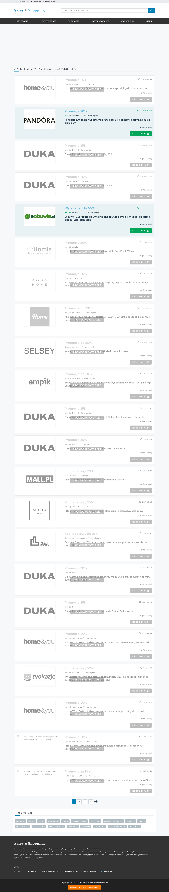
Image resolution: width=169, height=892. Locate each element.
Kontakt (19, 871)
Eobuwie (79, 213)
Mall (74, 475)
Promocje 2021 (39, 826)
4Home (78, 313)
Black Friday (135, 826)
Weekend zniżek (79, 821)
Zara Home (77, 278)
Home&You (77, 84)
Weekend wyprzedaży (113, 821)
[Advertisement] (84, 44)
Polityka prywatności (50, 871)
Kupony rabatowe (56, 826)
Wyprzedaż (72, 826)
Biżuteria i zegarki (90, 116)
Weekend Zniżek (71, 871)
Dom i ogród (91, 84)
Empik (77, 378)
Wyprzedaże (49, 21)
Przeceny (130, 821)
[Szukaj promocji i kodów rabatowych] (151, 10)
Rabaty (31, 821)
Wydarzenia (127, 21)
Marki (149, 21)
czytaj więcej (146, 93)
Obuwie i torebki (93, 213)
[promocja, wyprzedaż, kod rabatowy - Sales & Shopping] (29, 10)
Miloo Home (77, 507)
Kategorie (22, 21)
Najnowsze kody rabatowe (84, 887)
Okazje (142, 821)
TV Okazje (76, 673)
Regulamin (32, 871)
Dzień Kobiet (99, 826)
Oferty (65, 821)
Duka (74, 150)
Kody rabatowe (100, 21)
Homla (75, 247)
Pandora (75, 116)
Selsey (77, 347)
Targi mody (95, 821)
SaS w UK (108, 871)
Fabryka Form (81, 538)
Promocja (86, 826)
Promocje (73, 21)
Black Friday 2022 (91, 871)
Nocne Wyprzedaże (117, 826)
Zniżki (41, 821)
